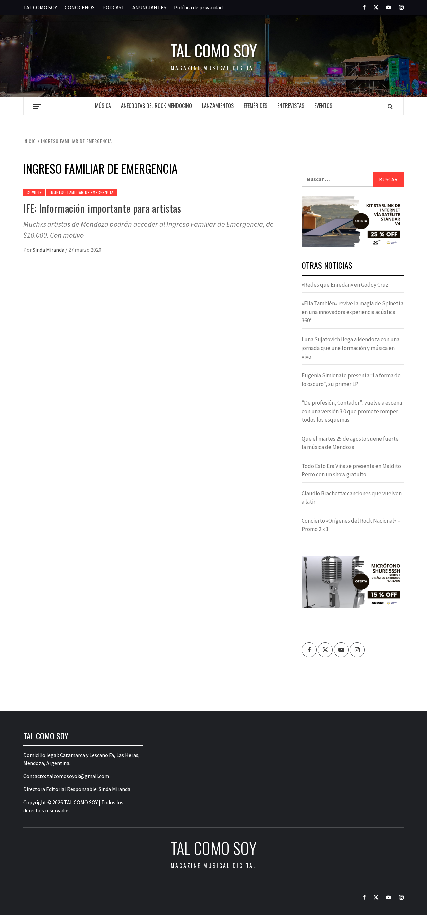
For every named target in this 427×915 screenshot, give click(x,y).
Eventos (323, 106)
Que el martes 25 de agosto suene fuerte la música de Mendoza (350, 443)
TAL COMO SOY (40, 7)
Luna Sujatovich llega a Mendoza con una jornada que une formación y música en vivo (350, 348)
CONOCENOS (80, 7)
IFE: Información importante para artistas (102, 208)
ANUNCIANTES (149, 7)
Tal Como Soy (213, 50)
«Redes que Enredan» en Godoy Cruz (345, 284)
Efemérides (255, 106)
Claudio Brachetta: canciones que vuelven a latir (352, 498)
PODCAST (113, 7)
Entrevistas (290, 106)
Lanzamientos (218, 106)
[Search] (390, 106)
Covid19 (34, 192)
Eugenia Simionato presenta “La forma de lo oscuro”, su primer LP (351, 380)
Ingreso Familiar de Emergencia (81, 192)
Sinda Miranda (49, 249)
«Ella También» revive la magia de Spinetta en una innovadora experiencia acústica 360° (352, 312)
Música (103, 106)
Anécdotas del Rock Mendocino (156, 106)
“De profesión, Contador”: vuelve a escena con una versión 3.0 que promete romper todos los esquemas (352, 411)
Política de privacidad (198, 7)
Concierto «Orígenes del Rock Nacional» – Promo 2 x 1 (351, 525)
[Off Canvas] (37, 106)
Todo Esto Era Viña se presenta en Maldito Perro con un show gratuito (351, 470)
